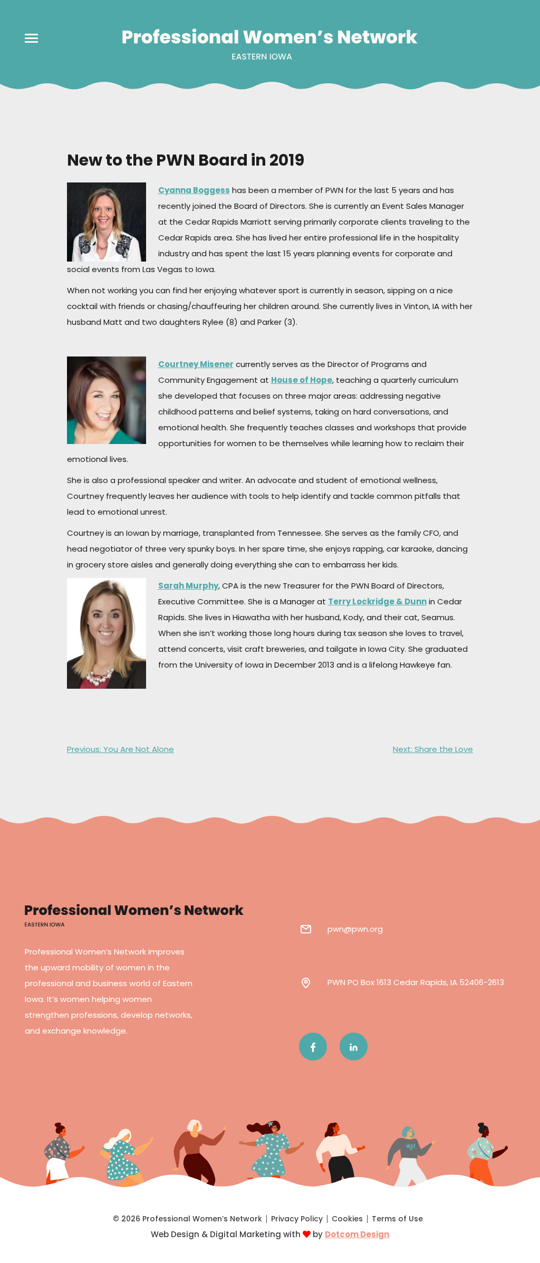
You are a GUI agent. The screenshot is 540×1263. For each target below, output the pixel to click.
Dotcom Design (357, 1234)
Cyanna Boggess (194, 190)
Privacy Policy (297, 1218)
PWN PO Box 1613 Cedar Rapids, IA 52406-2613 (415, 982)
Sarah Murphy (188, 585)
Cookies (347, 1218)
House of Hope (301, 379)
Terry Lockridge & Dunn (377, 601)
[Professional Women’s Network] (270, 44)
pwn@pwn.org (355, 928)
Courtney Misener (196, 364)
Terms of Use (397, 1218)
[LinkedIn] (354, 1046)
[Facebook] (313, 1046)
